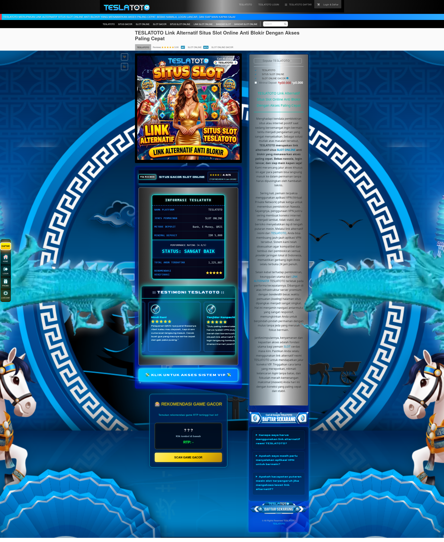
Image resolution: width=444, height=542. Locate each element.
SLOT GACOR (159, 24)
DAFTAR (6, 247)
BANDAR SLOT (223, 24)
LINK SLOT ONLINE (203, 24)
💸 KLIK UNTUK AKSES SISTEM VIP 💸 (188, 375)
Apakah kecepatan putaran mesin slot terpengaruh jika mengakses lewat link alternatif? (278, 483)
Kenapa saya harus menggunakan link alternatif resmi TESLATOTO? (278, 439)
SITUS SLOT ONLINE (180, 24)
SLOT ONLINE (143, 24)
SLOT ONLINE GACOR (222, 47)
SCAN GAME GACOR (188, 457)
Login (5, 274)
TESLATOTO (109, 24)
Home (5, 262)
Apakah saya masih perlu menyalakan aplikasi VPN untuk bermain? (277, 460)
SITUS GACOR (125, 24)
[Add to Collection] (124, 66)
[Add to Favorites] (124, 56)
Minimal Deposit (281, 82)
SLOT (287, 346)
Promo (5, 286)
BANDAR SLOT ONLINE (245, 24)
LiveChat (5, 298)
